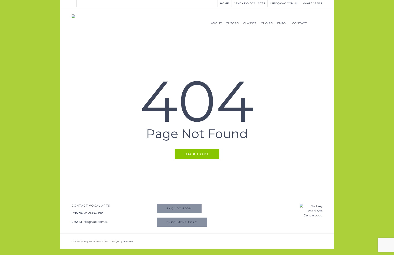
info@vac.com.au (96, 221)
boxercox (128, 241)
